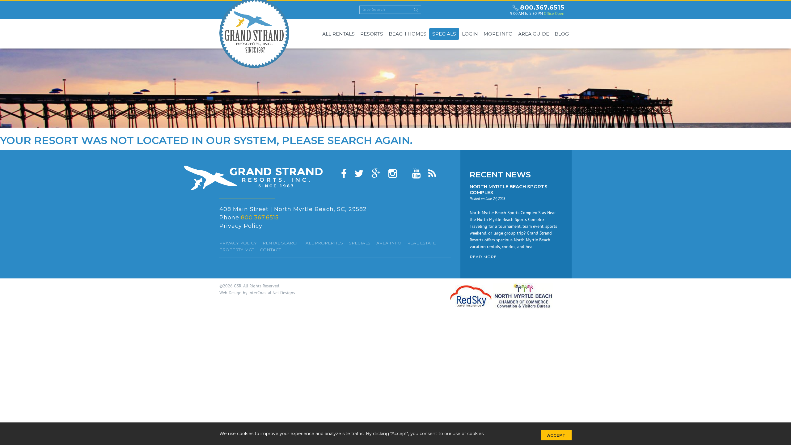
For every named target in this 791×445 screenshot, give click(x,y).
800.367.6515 (542, 7)
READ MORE (483, 256)
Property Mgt (236, 249)
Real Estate (421, 242)
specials (359, 242)
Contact (270, 249)
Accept (556, 435)
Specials (444, 34)
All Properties (324, 242)
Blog (562, 34)
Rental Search (281, 242)
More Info (498, 34)
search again (368, 140)
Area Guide (533, 34)
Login (470, 34)
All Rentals (338, 34)
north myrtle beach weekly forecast (500, 10)
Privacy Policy (240, 225)
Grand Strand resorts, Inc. (253, 178)
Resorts (371, 34)
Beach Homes (407, 34)
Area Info (388, 242)
